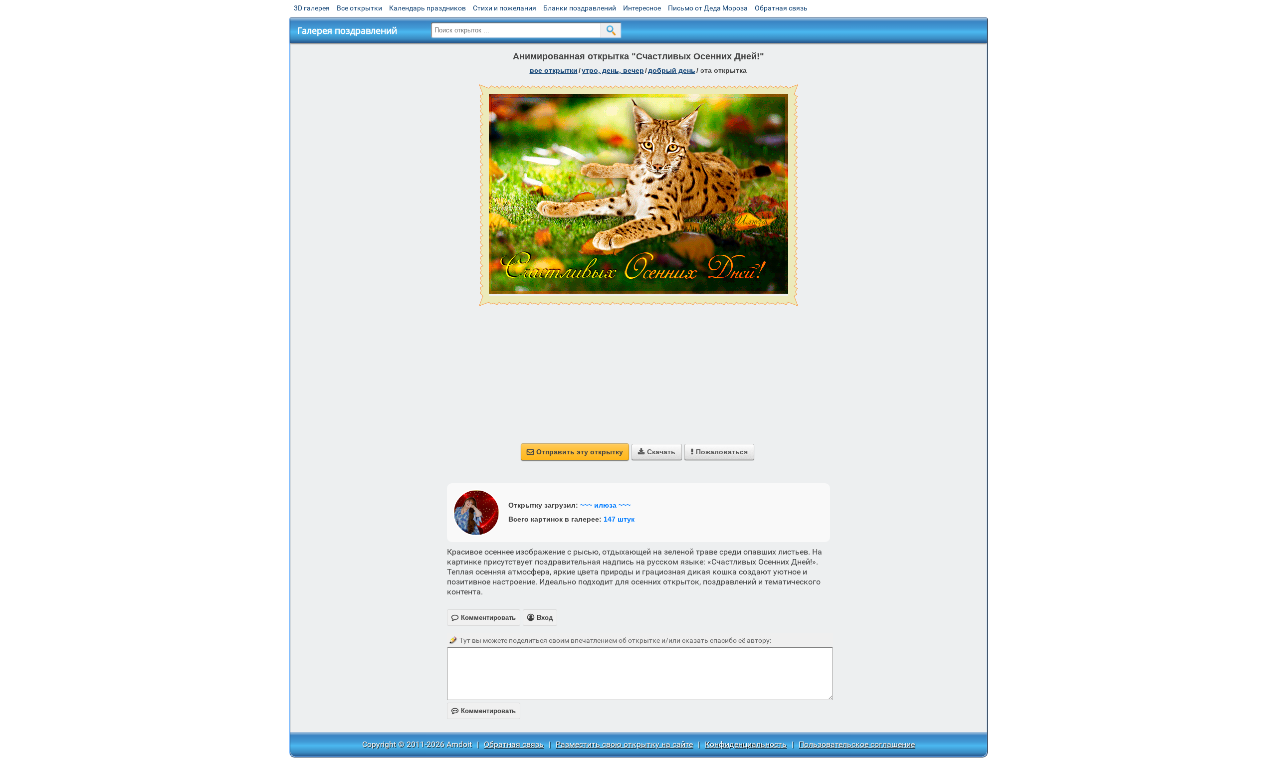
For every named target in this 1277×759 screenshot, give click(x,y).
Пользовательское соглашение (857, 744)
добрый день (671, 70)
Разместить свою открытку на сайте (624, 744)
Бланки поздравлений (579, 8)
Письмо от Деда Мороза (708, 8)
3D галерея (312, 8)
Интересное (642, 8)
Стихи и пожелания (504, 8)
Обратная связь (781, 8)
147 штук (619, 519)
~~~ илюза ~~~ (605, 505)
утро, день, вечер (613, 70)
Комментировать (483, 711)
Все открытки (359, 8)
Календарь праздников (427, 8)
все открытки (554, 70)
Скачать (656, 452)
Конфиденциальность (746, 744)
